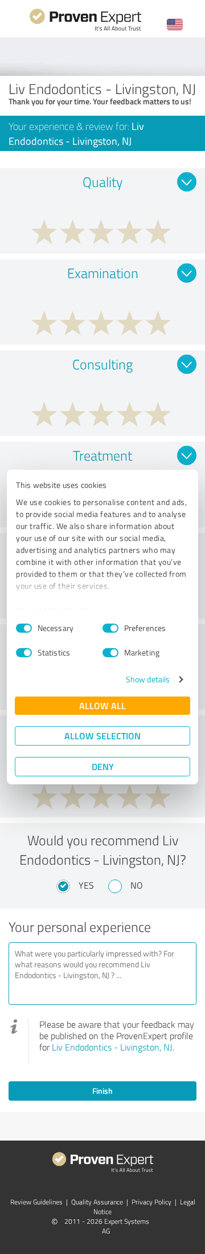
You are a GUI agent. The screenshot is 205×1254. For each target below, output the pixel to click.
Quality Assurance (97, 1202)
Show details (148, 679)
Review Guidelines (36, 1202)
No (136, 885)
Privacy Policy (73, 609)
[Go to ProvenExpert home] (85, 29)
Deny (103, 766)
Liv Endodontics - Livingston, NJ (112, 1047)
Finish (102, 1090)
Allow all (102, 705)
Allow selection (102, 735)
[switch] (110, 628)
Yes (86, 885)
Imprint (29, 609)
